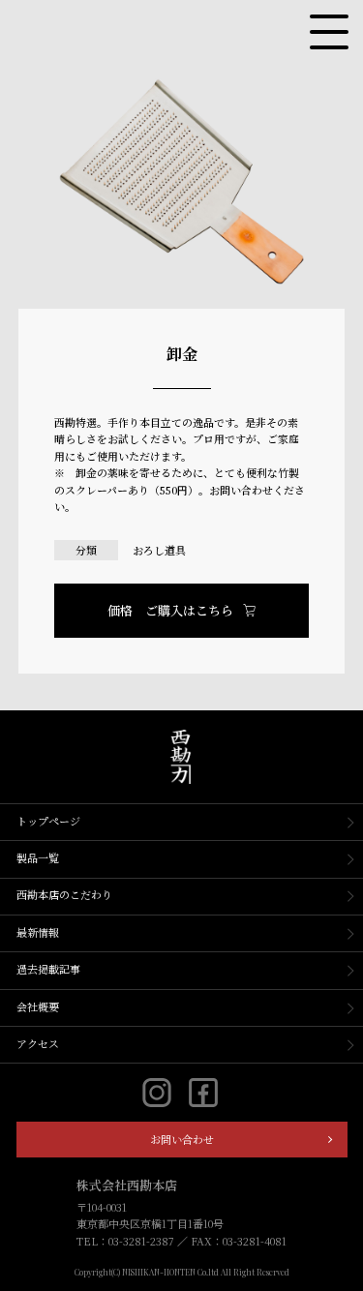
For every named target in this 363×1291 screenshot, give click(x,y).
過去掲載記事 (48, 968)
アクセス (37, 1043)
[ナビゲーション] (329, 32)
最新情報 (37, 932)
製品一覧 (37, 857)
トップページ (48, 820)
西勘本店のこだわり (64, 894)
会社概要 (37, 1006)
